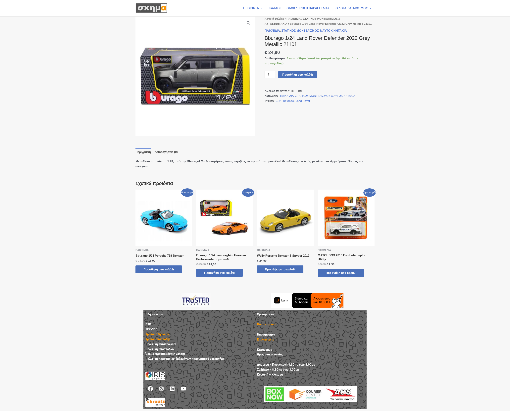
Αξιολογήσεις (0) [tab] (166, 152)
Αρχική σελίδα (274, 18)
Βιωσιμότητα (266, 334)
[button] (261, 8)
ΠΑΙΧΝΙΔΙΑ (293, 18)
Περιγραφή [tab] (143, 152)
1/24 (279, 100)
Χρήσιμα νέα (265, 314)
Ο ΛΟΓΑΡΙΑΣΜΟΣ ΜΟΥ (351, 8)
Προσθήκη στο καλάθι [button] (158, 269)
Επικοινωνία (265, 339)
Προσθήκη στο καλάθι (297, 74)
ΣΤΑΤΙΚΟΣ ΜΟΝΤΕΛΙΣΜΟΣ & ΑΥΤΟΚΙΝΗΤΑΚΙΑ (314, 30)
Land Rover (302, 100)
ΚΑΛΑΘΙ (274, 8)
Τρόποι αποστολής (158, 339)
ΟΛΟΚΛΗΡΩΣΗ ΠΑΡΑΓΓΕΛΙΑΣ (308, 8)
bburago (288, 100)
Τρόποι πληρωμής (157, 334)
